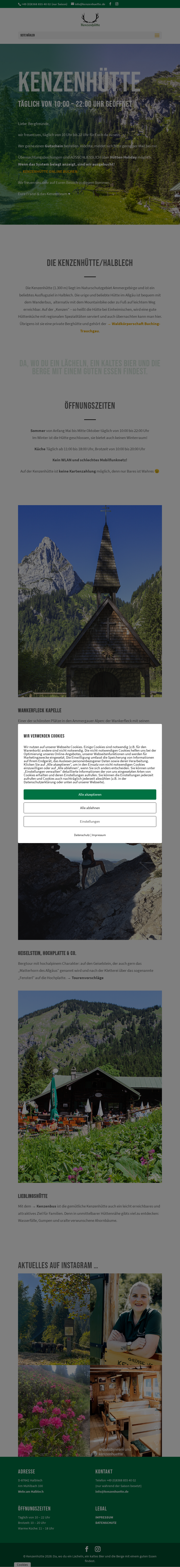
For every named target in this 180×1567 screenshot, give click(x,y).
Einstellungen (90, 821)
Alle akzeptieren (90, 794)
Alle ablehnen (90, 808)
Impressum (99, 835)
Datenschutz (82, 835)
